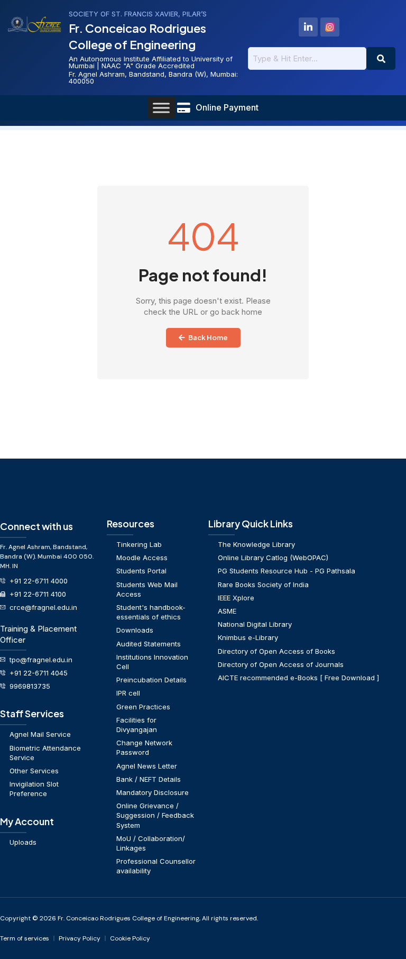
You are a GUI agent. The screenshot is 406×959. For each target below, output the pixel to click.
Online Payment (227, 107)
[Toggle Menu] (161, 108)
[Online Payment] (183, 108)
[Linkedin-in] (308, 26)
